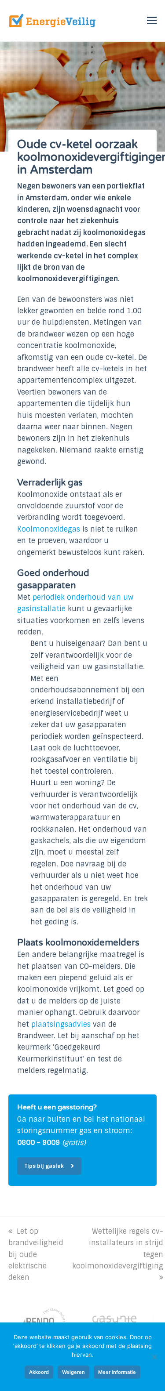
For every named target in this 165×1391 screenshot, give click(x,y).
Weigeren (73, 1372)
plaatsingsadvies (61, 1024)
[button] (152, 20)
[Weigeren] (154, 1356)
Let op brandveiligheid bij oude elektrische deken (35, 1254)
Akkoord (39, 1372)
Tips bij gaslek (44, 1166)
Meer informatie (117, 1372)
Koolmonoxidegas (48, 529)
